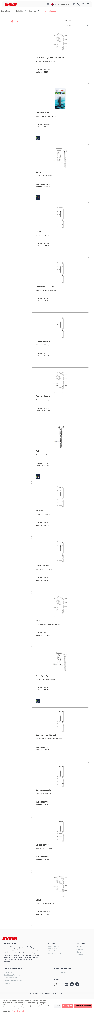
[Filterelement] (60, 327)
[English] (53, 4)
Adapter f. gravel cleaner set (50, 58)
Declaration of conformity (54, 947)
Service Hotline (60, 972)
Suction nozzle (43, 790)
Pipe (38, 621)
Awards (79, 955)
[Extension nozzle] (60, 272)
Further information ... (19, 1011)
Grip (38, 451)
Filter (16, 21)
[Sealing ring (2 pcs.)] (60, 720)
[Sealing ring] (60, 661)
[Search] (83, 4)
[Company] (48, 4)
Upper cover (42, 845)
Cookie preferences (12, 975)
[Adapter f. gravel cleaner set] (60, 43)
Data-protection (10, 978)
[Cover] (60, 157)
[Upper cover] (60, 830)
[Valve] (60, 885)
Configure (67, 1006)
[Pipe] (60, 606)
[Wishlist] (74, 4)
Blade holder (42, 113)
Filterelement (43, 341)
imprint (7, 983)
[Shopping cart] (78, 4)
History (79, 946)
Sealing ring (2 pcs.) (46, 735)
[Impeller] (60, 496)
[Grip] (60, 437)
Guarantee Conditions (13, 980)
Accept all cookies (83, 1006)
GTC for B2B (9, 972)
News (78, 952)
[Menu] (88, 4)
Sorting (68, 20)
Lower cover (42, 566)
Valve (38, 900)
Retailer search (54, 954)
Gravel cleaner (43, 396)
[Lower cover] (60, 551)
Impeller (40, 511)
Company (80, 943)
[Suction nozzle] (60, 775)
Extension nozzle (45, 287)
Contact (51, 951)
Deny (57, 1006)
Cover (39, 172)
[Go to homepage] (11, 4)
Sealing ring (42, 676)
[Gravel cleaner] (60, 382)
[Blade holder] (60, 98)
